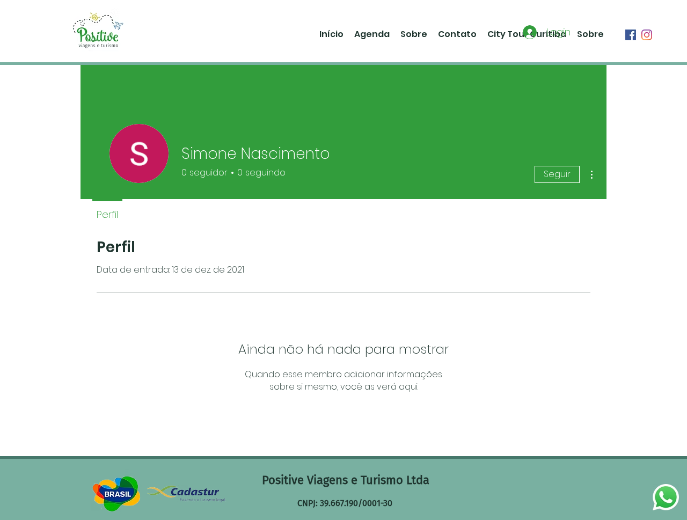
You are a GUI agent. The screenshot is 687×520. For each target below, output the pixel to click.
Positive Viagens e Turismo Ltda (345, 480)
